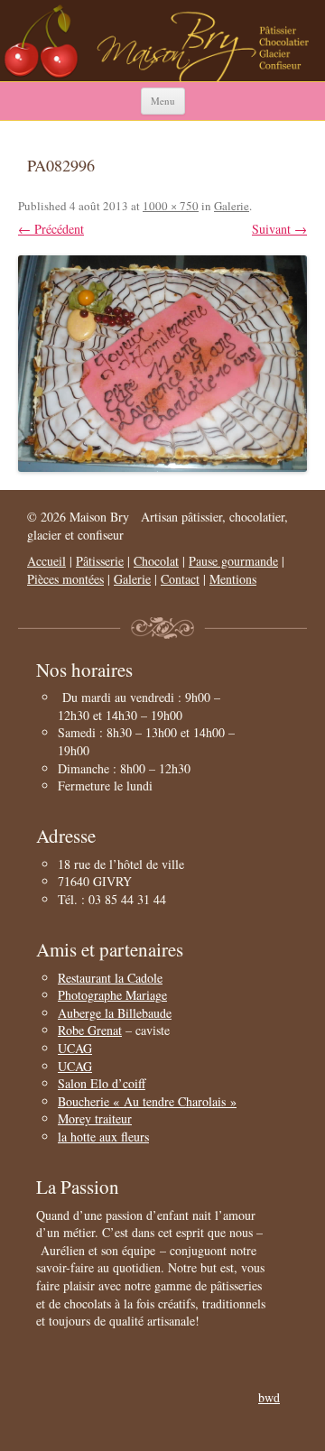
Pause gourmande (233, 560)
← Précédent (51, 228)
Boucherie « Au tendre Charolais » (147, 1101)
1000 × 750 (171, 206)
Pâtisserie (100, 560)
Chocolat (156, 560)
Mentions (232, 578)
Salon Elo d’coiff (101, 1083)
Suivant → (279, 228)
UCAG (75, 1048)
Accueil (46, 560)
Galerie (231, 206)
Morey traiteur (95, 1118)
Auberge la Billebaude (115, 1012)
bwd (269, 1397)
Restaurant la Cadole (110, 977)
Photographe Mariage (112, 994)
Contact (180, 578)
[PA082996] (162, 363)
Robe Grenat (90, 1030)
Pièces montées (65, 578)
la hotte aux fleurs (103, 1136)
